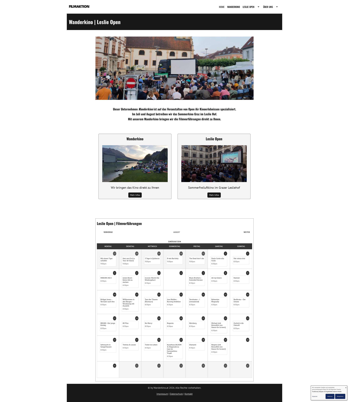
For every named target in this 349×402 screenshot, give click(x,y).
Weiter (247, 232)
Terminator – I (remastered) (194, 300)
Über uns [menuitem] (268, 7)
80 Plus (125, 323)
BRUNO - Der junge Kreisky (108, 324)
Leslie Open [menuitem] (248, 7)
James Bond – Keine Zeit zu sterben (128, 280)
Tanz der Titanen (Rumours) (151, 300)
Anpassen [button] (314, 396)
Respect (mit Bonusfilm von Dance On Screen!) (218, 347)
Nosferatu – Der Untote (240, 300)
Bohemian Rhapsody (215, 300)
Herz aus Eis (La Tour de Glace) (129, 259)
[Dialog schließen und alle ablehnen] (345, 387)
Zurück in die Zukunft (239, 324)
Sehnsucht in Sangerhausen (106, 346)
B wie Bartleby (172, 258)
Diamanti (192, 345)
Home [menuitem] (221, 7)
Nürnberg (193, 323)
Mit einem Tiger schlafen (107, 259)
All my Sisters (216, 278)
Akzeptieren (340, 396)
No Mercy (148, 323)
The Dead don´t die (196, 258)
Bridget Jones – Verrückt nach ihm (108, 300)
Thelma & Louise (129, 345)
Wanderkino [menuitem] (233, 7)
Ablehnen (330, 396)
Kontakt (189, 393)
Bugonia (170, 323)
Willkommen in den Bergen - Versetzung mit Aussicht (128, 302)
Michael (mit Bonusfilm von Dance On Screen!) (218, 325)
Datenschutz (176, 393)
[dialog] (329, 393)
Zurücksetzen (174, 241)
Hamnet (237, 278)
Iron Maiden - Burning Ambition (174, 300)
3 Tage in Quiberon (152, 258)
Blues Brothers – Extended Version (196, 279)
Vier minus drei (239, 258)
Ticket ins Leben (151, 345)
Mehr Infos (135, 195)
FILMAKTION (79, 7)
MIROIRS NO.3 (106, 278)
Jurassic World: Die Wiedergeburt (152, 279)
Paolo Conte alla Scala (217, 259)
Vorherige (108, 232)
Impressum (162, 393)
